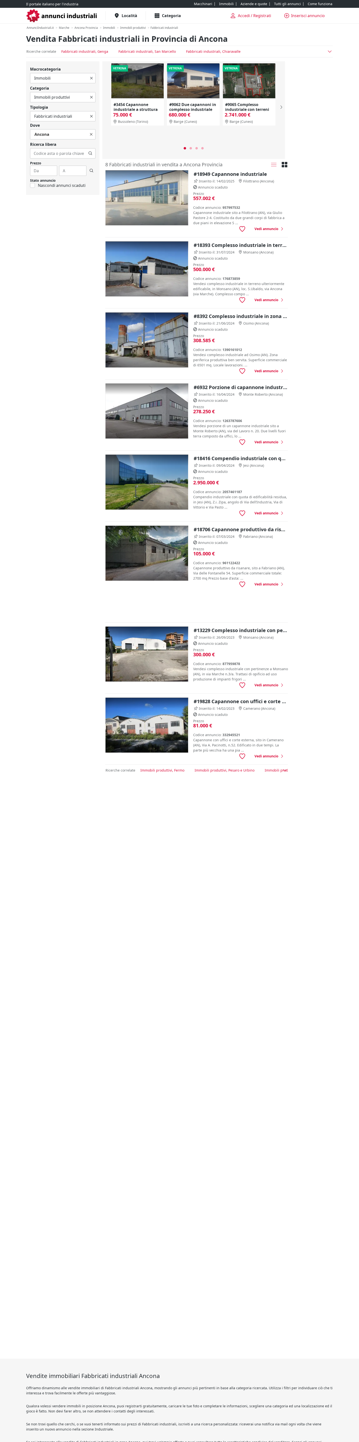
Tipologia (39, 107)
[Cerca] (90, 153)
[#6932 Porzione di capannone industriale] (146, 411)
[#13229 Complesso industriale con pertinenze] (146, 654)
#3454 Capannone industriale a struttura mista (136, 109)
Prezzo (35, 163)
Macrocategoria (45, 69)
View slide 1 (185, 148)
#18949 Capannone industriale (230, 174)
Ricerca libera (43, 144)
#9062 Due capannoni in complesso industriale (192, 107)
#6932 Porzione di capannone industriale (241, 387)
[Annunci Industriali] (61, 16)
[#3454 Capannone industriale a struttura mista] (137, 80)
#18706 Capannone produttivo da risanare (241, 529)
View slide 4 (202, 148)
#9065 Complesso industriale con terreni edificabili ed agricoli (247, 109)
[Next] (281, 107)
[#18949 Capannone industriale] (146, 198)
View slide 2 (191, 148)
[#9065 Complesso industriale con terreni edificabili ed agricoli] (249, 80)
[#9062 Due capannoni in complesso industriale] (193, 80)
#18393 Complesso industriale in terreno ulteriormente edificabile (241, 245)
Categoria (39, 88)
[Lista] (273, 164)
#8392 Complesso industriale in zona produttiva (241, 316)
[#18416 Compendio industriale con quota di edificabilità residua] (146, 482)
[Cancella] (91, 78)
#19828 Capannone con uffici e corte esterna (241, 701)
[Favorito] (242, 229)
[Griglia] (284, 164)
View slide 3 (197, 148)
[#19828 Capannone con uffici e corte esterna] (146, 725)
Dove (35, 125)
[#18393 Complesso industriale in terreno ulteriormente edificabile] (146, 269)
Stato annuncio (43, 180)
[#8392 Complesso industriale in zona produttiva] (146, 340)
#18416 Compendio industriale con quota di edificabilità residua (241, 458)
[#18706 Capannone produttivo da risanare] (146, 553)
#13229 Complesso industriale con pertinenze (241, 630)
